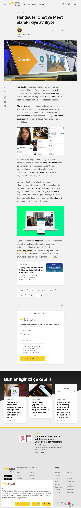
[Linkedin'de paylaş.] (5, 106)
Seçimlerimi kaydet (32, 358)
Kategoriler (27, 4)
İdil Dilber (10, 421)
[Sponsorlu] (54, 267)
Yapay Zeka (10, 399)
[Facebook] (69, 506)
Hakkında (58, 472)
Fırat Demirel (39, 452)
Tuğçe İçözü (61, 421)
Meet (33, 290)
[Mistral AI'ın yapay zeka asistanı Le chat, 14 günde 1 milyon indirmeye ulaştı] (40, 390)
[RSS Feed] (73, 506)
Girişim (32, 478)
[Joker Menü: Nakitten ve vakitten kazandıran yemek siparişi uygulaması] (25, 438)
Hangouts (21, 290)
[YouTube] (65, 503)
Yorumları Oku (40, 313)
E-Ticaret (32, 475)
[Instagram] (69, 503)
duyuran (55, 93)
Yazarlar (58, 475)
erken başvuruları (25, 250)
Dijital (31, 472)
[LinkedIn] (61, 503)
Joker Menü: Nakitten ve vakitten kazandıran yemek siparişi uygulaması (48, 439)
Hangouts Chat (47, 290)
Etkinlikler (41, 4)
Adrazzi (21, 283)
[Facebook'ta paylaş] (5, 97)
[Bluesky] (73, 503)
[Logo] (14, 4)
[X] (58, 503)
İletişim (57, 493)
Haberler (20, 472)
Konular (34, 4)
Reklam (57, 484)
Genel (19, 13)
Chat (37, 295)
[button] (40, 141)
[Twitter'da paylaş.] (5, 102)
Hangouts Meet (23, 295)
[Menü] (5, 5)
